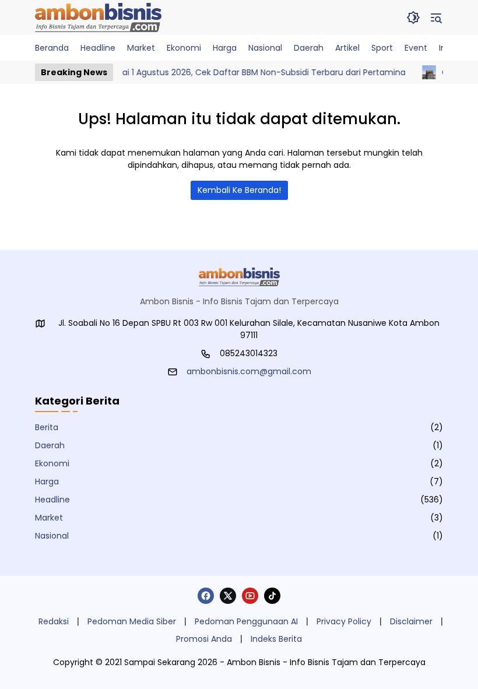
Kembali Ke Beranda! (239, 190)
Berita (46, 427)
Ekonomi (52, 463)
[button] (413, 17)
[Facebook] (206, 596)
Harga (47, 481)
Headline (52, 499)
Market (49, 517)
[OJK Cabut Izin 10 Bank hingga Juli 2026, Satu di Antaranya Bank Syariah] (422, 72)
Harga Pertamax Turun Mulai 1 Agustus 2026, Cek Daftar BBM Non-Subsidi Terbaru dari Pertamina (203, 72)
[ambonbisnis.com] (98, 17)
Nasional (52, 536)
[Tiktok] (272, 596)
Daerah (50, 445)
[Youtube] (250, 596)
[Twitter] (228, 596)
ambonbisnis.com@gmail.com (249, 371)
